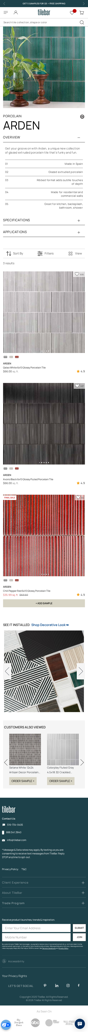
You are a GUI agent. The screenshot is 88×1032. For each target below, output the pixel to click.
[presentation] (7, 760)
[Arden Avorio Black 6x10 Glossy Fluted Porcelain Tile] (5, 357)
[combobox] (44, 22)
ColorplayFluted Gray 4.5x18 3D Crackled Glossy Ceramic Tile (60, 770)
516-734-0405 (15, 824)
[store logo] (44, 12)
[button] (13, 961)
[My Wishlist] (72, 12)
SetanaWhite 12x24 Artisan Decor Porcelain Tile (23, 770)
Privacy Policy (10, 869)
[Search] (82, 22)
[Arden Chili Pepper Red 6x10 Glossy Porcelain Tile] (17, 357)
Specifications (16, 220)
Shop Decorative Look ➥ (50, 625)
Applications (15, 232)
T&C (24, 869)
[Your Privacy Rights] (6, 1025)
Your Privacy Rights (14, 976)
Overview (11, 137)
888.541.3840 (13, 832)
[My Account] (16, 11)
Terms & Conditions (49, 948)
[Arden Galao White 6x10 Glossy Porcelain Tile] (11, 357)
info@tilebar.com (16, 840)
